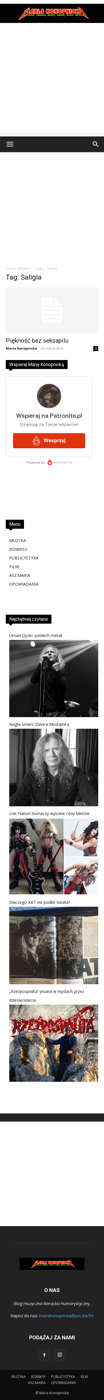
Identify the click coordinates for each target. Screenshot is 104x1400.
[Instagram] (60, 1355)
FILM (14, 566)
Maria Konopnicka (21, 348)
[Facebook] (44, 1355)
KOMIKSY (18, 549)
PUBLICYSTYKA (23, 558)
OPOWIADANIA (23, 584)
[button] (10, 144)
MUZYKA (17, 540)
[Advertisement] (52, 81)
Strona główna (17, 268)
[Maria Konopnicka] (52, 13)
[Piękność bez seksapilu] (52, 310)
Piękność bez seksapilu (37, 340)
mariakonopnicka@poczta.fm (66, 1315)
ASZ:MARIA (19, 575)
